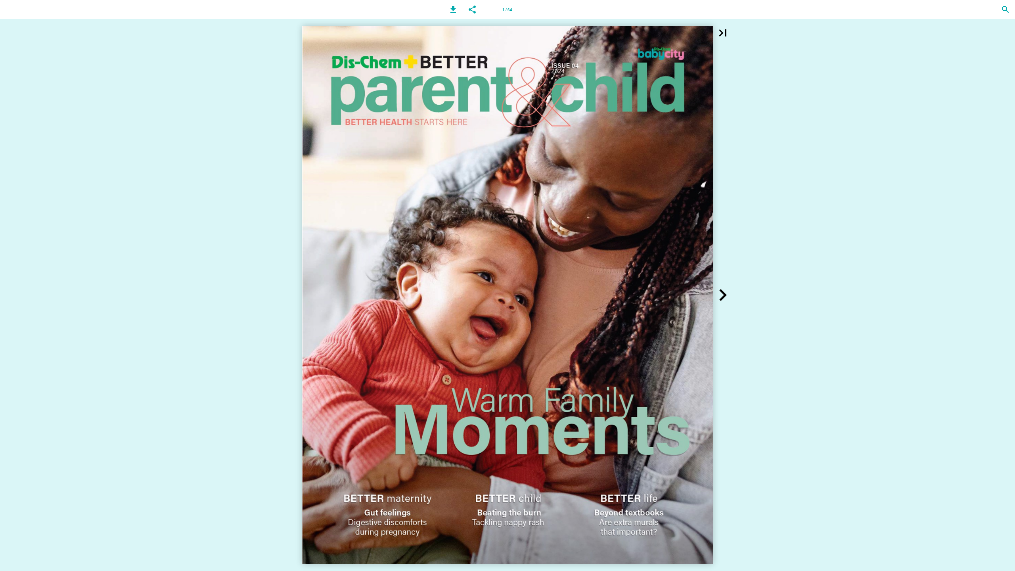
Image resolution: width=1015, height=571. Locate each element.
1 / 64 (507, 10)
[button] (453, 9)
